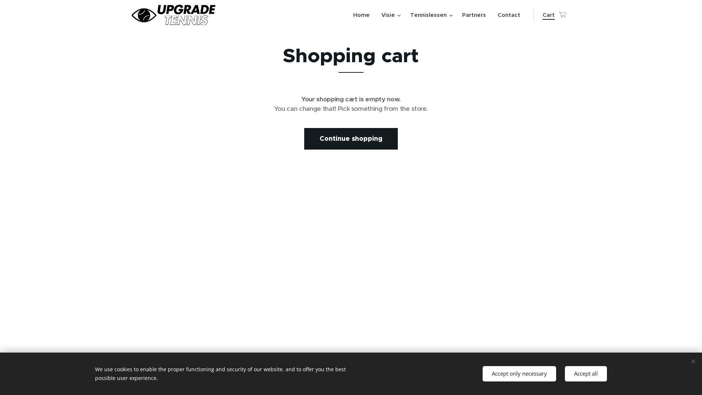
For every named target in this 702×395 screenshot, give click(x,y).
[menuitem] (363, 15)
